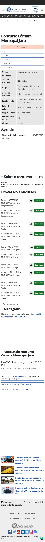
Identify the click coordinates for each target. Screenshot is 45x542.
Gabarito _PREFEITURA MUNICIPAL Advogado (11, 255)
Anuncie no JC (16, 518)
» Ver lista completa (9, 304)
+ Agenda (5, 51)
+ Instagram (15, 379)
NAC (3, 16)
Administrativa (23, 94)
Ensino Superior (24, 102)
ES (38, 16)
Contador (21, 89)
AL (12, 16)
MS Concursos (23, 112)
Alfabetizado (22, 99)
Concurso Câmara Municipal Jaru (32, 21)
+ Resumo (6, 55)
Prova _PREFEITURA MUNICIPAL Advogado (10, 248)
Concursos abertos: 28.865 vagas (16, 384)
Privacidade (30, 518)
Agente (30, 89)
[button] (31, 200)
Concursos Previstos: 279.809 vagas (17, 389)
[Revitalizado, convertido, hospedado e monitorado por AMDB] (42, 538)
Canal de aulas (20, 316)
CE (29, 16)
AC (8, 16)
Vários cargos (23, 86)
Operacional (36, 94)
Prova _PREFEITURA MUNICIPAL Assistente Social (10, 226)
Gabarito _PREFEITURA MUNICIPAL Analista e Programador (11, 213)
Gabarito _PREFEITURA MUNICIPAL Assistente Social (11, 236)
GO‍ (42, 16)
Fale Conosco (29, 513)
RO (18, 118)
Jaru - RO (21, 123)
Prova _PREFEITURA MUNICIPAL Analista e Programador (10, 203)
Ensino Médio (35, 99)
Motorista (34, 86)
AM (20, 16)
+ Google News (30, 376)
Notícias (6, 63)
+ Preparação (7, 67)
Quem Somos (15, 513)
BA (25, 16)
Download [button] (39, 200)
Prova (5, 59)
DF (33, 16)
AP (16, 16)
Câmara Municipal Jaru (27, 72)
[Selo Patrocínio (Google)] (35, 9)
